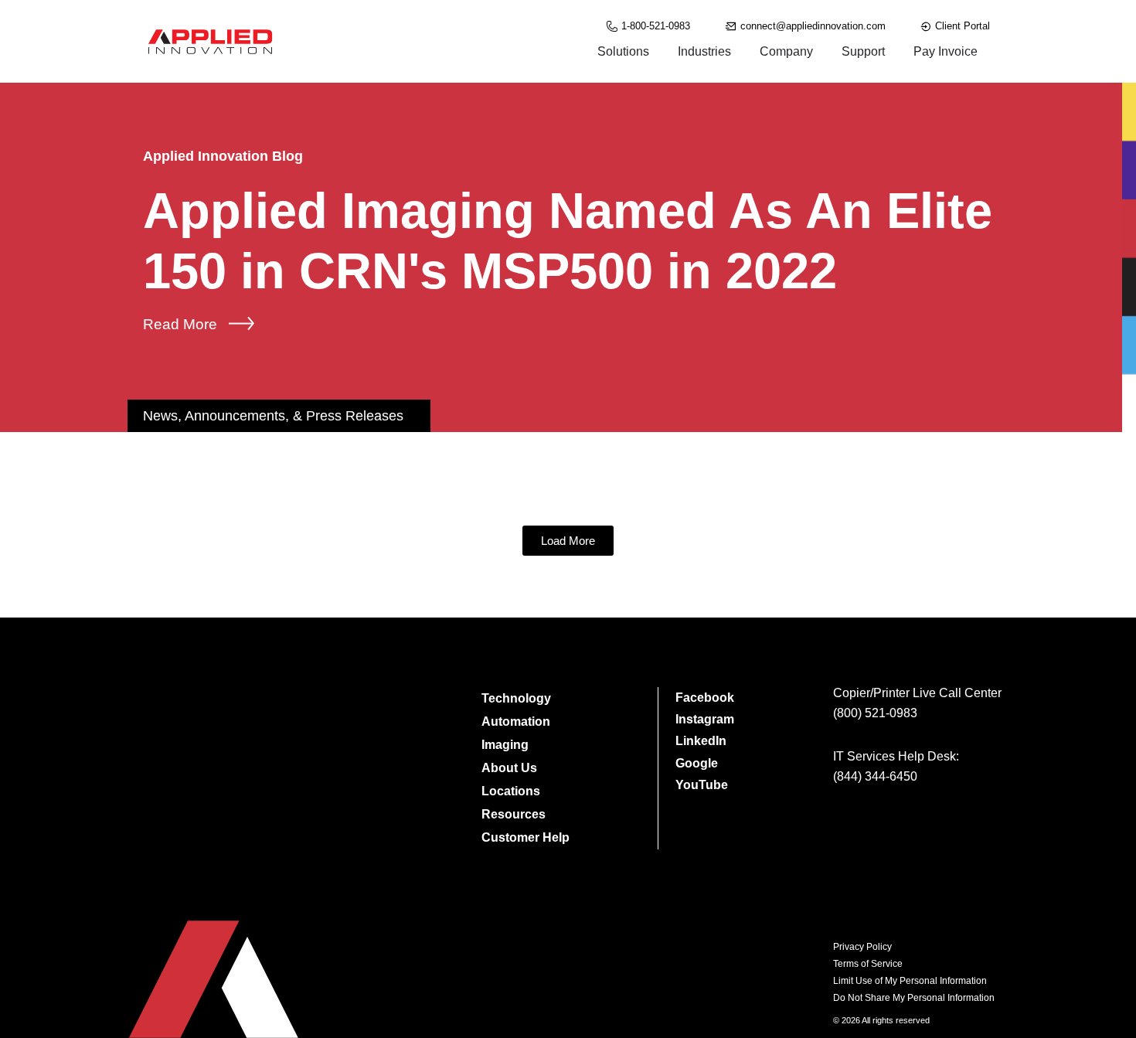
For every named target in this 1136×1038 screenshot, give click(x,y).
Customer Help (525, 837)
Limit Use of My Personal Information (910, 980)
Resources (513, 814)
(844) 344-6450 (875, 776)
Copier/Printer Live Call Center (917, 692)
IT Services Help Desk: (896, 756)
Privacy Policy (862, 946)
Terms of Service (868, 963)
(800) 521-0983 (875, 713)
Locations (510, 791)
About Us (509, 767)
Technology (516, 698)
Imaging (505, 744)
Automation (515, 721)
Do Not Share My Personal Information (914, 997)
